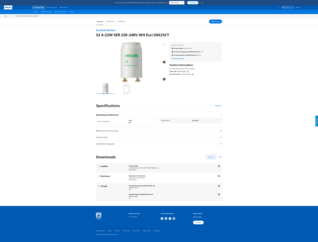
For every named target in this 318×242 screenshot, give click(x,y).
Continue (193, 3)
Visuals (104, 186)
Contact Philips (132, 217)
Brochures (105, 176)
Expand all (218, 106)
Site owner (117, 231)
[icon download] (219, 166)
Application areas (46, 12)
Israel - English (197, 217)
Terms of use (156, 231)
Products (35, 12)
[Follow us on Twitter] (170, 218)
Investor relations (100, 231)
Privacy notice (136, 231)
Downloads (121, 21)
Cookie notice (126, 231)
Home (5, 16)
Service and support (60, 12)
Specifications (110, 21)
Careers (110, 231)
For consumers (51, 7)
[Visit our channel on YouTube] (174, 218)
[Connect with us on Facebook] (162, 218)
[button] (98, 62)
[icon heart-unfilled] (278, 7)
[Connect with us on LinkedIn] (166, 218)
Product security (146, 231)
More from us (64, 7)
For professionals (38, 7)
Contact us (198, 222)
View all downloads (178, 59)
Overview (100, 21)
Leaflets (104, 166)
